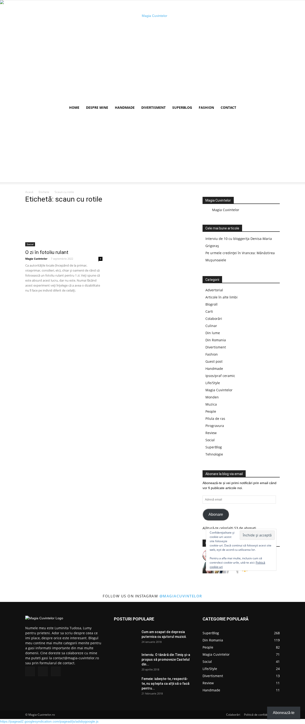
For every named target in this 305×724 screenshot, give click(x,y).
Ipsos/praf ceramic (220, 375)
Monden (212, 397)
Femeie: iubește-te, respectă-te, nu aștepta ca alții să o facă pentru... (165, 683)
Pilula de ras (215, 418)
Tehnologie (214, 454)
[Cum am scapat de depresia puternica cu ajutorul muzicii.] (126, 638)
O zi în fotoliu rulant (46, 252)
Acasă (29, 192)
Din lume (212, 333)
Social (30, 244)
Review (211, 433)
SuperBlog (182, 107)
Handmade (125, 107)
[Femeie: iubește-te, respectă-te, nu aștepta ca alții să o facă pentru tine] (126, 684)
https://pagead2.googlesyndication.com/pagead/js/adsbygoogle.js (49, 721)
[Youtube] (56, 671)
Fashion (206, 107)
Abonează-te (284, 713)
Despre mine (97, 107)
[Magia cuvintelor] (152, 51)
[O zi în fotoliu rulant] (63, 227)
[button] (274, 108)
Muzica (211, 404)
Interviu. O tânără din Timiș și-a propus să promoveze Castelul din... (166, 659)
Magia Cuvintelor (36, 258)
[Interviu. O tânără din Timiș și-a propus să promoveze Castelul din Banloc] (126, 660)
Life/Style (212, 383)
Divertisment (153, 107)
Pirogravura (214, 425)
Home (74, 107)
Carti (209, 311)
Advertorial (214, 290)
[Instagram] (43, 671)
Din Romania (215, 340)
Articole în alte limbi (221, 297)
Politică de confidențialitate (262, 715)
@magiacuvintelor (180, 596)
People (210, 411)
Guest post (214, 361)
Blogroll (211, 304)
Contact (228, 107)
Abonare (215, 514)
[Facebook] (30, 671)
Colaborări (213, 318)
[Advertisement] (152, 149)
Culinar (211, 325)
